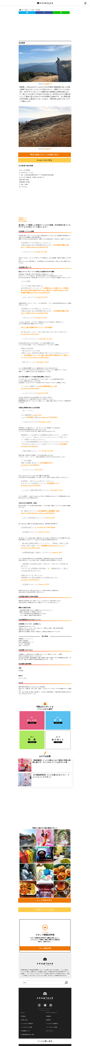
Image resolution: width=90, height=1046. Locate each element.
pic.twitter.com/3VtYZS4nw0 (30, 580)
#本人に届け (25, 327)
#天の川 (49, 463)
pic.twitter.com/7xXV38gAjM (46, 527)
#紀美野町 (44, 545)
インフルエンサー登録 (51, 1027)
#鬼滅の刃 (32, 327)
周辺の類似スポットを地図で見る (44, 155)
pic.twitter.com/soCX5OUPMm (31, 485)
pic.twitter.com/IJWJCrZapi (29, 446)
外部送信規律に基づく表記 (27, 1034)
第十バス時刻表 (23, 221)
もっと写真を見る (44, 900)
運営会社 (23, 1016)
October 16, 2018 (41, 297)
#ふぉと (27, 357)
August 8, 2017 (57, 552)
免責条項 (48, 1019)
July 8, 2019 (39, 469)
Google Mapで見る (44, 160)
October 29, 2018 (42, 393)
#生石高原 (56, 245)
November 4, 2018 (57, 490)
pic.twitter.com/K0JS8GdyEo (45, 513)
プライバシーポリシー (51, 1012)
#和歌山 (63, 245)
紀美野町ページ (23, 219)
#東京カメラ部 (51, 290)
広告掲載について (25, 1030)
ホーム (23, 1012)
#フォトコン (61, 545)
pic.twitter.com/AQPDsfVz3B (40, 292)
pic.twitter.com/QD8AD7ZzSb (38, 247)
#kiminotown (52, 545)
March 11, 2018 (44, 532)
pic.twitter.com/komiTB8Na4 (30, 465)
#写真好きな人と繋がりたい (53, 288)
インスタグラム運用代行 (27, 1023)
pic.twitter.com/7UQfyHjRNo (48, 417)
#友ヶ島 (47, 511)
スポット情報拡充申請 (45, 948)
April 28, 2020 (50, 518)
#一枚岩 (56, 511)
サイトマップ (49, 1030)
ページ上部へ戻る (45, 1041)
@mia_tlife (38, 415)
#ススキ (56, 483)
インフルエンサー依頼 (26, 1027)
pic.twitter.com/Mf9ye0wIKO (30, 388)
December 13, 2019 (46, 339)
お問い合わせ (24, 1019)
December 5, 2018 (45, 422)
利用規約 (48, 1016)
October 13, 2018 (41, 252)
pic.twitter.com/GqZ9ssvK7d (30, 334)
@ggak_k (48, 84)
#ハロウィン (40, 327)
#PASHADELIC (60, 290)
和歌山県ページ (23, 218)
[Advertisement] (45, 27)
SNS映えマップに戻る (44, 909)
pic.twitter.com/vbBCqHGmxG (30, 548)
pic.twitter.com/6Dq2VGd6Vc (39, 357)
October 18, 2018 (47, 451)
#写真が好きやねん (38, 290)
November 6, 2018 (43, 362)
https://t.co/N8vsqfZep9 (28, 513)
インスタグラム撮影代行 (52, 1023)
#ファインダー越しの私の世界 (41, 355)
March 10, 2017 (44, 584)
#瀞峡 (52, 511)
